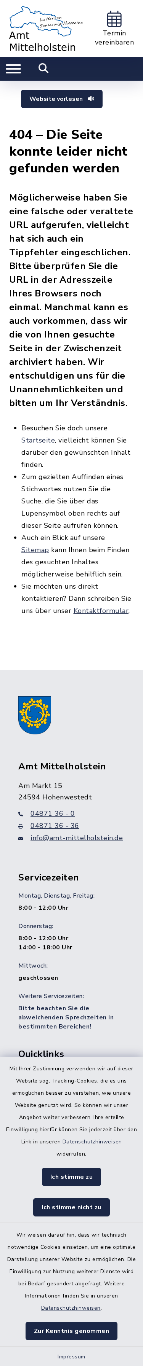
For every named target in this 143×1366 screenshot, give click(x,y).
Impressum (71, 1356)
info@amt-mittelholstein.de (77, 837)
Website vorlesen (56, 99)
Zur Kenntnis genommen (71, 1331)
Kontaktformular (101, 610)
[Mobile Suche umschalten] (44, 69)
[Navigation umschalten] (13, 69)
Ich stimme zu (71, 1177)
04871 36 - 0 (53, 813)
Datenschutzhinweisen (92, 1141)
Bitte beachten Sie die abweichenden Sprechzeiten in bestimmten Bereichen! (66, 1017)
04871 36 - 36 (55, 825)
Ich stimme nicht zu (71, 1207)
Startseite (38, 440)
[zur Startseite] (46, 28)
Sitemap (35, 549)
